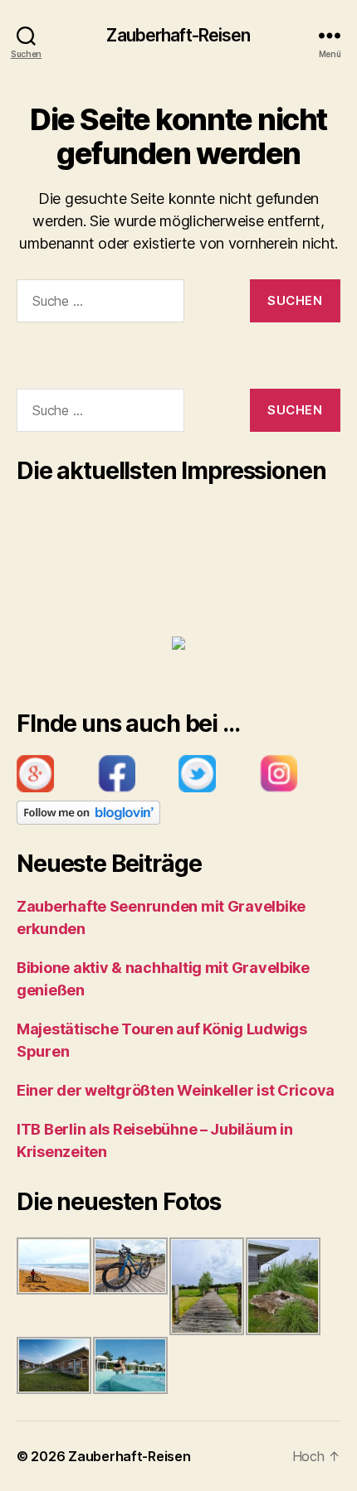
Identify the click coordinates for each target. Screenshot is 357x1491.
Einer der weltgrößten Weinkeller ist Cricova (176, 1090)
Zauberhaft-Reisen (178, 35)
